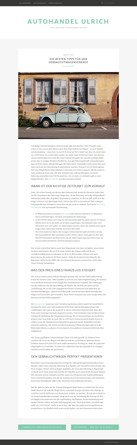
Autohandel (54, 179)
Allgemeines (25, 3)
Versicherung (55, 3)
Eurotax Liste (40, 304)
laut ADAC (65, 214)
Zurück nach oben (111, 442)
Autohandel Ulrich (68, 21)
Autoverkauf (40, 3)
